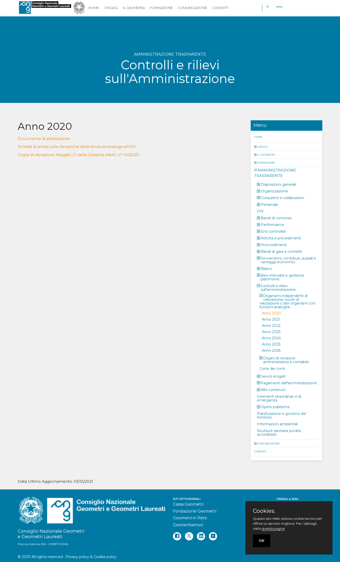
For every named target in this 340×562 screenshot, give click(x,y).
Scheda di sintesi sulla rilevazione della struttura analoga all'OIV (77, 146)
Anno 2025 (271, 344)
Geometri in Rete (190, 518)
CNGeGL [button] (111, 8)
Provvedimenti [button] (274, 244)
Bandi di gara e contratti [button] (281, 251)
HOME (258, 136)
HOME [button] (94, 8)
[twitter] (189, 536)
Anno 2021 (271, 319)
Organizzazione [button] (274, 191)
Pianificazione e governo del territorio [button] (281, 415)
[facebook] (177, 536)
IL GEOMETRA (266, 154)
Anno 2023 (271, 331)
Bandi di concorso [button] (276, 218)
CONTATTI (260, 451)
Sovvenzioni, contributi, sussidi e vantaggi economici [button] (288, 260)
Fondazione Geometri (194, 511)
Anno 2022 (271, 325)
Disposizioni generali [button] (278, 184)
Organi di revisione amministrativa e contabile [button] (286, 360)
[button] (255, 146)
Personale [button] (269, 204)
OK (261, 540)
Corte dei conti (272, 368)
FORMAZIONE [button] (161, 8)
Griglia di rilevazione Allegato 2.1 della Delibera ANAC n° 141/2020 (78, 154)
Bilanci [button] (266, 268)
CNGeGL (262, 146)
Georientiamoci (188, 524)
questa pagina (273, 528)
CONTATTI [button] (220, 8)
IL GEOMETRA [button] (134, 8)
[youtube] (213, 536)
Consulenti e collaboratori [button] (282, 197)
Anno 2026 (271, 350)
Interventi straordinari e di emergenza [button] (279, 398)
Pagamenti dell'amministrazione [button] (289, 383)
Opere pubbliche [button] (275, 406)
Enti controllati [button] (273, 231)
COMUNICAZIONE (268, 443)
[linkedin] (201, 536)
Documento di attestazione (44, 138)
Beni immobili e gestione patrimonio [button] (282, 277)
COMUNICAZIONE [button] (192, 8)
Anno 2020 (271, 313)
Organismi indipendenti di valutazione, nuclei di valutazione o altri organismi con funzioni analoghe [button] (287, 301)
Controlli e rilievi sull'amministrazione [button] (278, 287)
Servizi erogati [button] (273, 376)
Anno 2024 (271, 338)
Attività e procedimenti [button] (281, 238)
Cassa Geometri (188, 504)
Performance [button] (272, 224)
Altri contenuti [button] (273, 389)
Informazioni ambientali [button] (277, 424)
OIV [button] (260, 211)
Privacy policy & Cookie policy (90, 557)
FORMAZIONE (266, 162)
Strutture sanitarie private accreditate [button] (279, 432)
